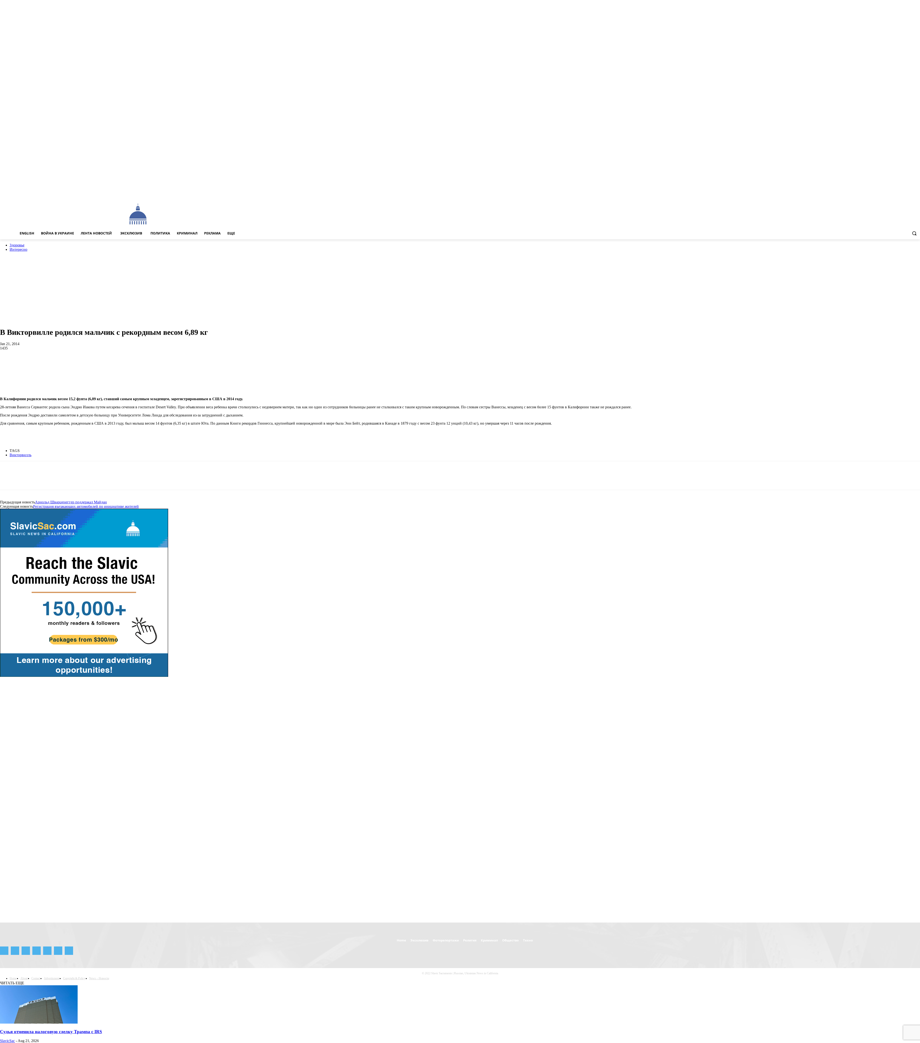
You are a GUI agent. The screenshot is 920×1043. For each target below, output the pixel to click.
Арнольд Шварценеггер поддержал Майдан (71, 502)
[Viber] (179, 364)
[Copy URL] (197, 364)
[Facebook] (877, 193)
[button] (914, 233)
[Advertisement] (363, 213)
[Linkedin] (77, 364)
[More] (214, 364)
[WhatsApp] (60, 364)
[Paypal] (890, 193)
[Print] (128, 364)
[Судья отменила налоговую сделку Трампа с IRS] (39, 1022)
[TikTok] (904, 193)
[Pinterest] (42, 364)
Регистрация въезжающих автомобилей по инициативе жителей (86, 506)
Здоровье (17, 245)
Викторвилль (20, 455)
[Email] (111, 364)
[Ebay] (871, 193)
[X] (910, 193)
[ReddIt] (94, 364)
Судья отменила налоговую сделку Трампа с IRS (51, 1031)
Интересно (18, 249)
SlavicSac (7, 1041)
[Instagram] (884, 193)
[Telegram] (897, 193)
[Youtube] (917, 193)
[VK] (162, 364)
